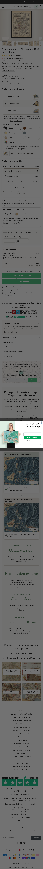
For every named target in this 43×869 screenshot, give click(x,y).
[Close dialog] (41, 422)
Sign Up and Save (32, 437)
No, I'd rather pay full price (32, 440)
